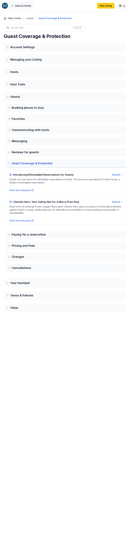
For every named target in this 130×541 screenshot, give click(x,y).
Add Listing (106, 5)
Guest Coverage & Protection (55, 18)
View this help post (20, 190)
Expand (116, 174)
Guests (30, 18)
